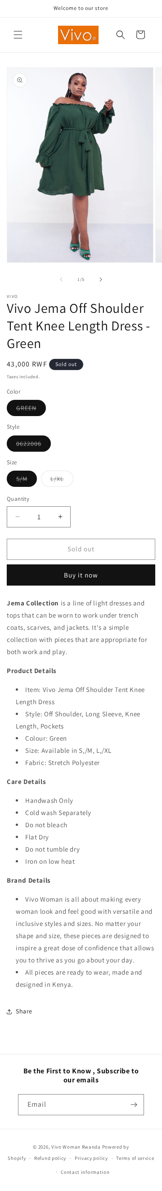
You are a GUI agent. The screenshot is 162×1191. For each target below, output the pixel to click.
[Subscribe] (134, 1104)
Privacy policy (91, 1158)
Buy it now (81, 575)
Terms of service (135, 1158)
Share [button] (24, 1011)
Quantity (18, 499)
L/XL (61, 480)
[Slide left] (61, 279)
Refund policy (50, 1158)
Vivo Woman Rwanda (76, 1147)
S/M (26, 480)
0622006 (33, 445)
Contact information (85, 1172)
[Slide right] (101, 279)
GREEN (31, 409)
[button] (18, 35)
